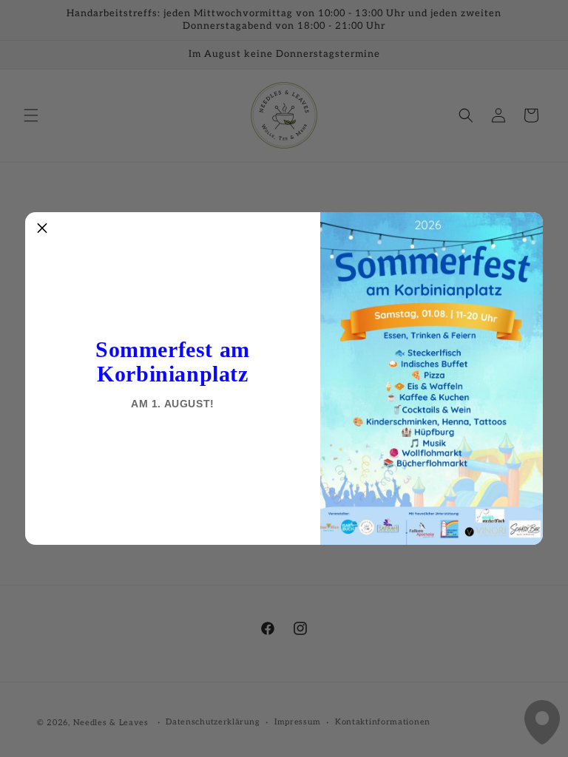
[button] (42, 229)
